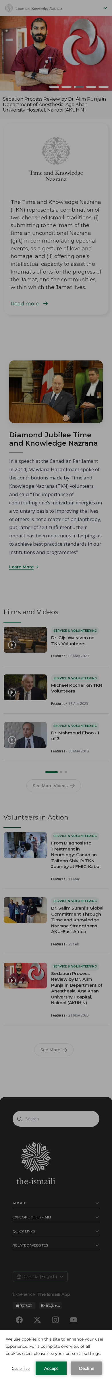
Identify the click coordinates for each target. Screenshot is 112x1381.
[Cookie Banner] (56, 1355)
